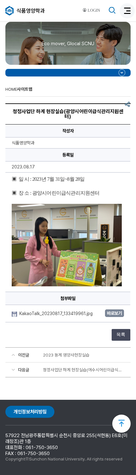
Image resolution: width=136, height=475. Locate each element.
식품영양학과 (30, 11)
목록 (120, 334)
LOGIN (93, 10)
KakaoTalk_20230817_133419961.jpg (56, 313)
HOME (11, 89)
